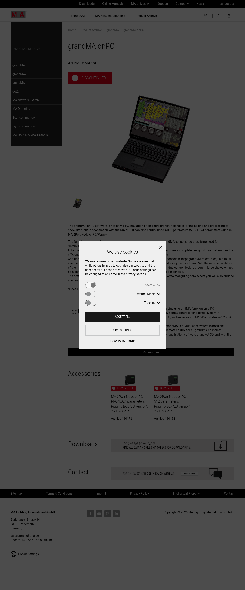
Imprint (132, 340)
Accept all (122, 316)
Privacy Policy (117, 340)
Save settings (122, 330)
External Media (146, 294)
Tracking (150, 302)
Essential (149, 285)
